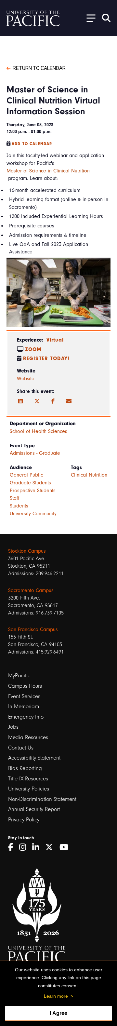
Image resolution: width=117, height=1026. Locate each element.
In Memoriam (23, 706)
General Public (26, 475)
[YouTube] (66, 847)
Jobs (13, 727)
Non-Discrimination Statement (42, 799)
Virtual (55, 340)
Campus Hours (25, 686)
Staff (15, 498)
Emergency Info (26, 717)
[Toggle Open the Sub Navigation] (89, 18)
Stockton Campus (27, 551)
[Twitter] (37, 401)
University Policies (28, 789)
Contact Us (20, 748)
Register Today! (46, 358)
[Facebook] (53, 401)
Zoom (33, 349)
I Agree (58, 1013)
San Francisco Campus (33, 629)
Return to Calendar (39, 67)
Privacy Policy (23, 820)
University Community (33, 514)
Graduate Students (30, 483)
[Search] (106, 17)
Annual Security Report (34, 809)
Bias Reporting (25, 768)
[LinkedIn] (20, 401)
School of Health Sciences (38, 431)
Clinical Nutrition (89, 475)
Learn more (56, 996)
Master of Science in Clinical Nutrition (48, 171)
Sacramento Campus (31, 590)
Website (25, 379)
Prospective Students (33, 490)
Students (19, 506)
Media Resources (28, 737)
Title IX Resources (28, 779)
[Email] (69, 401)
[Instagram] (25, 847)
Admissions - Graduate (35, 453)
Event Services (24, 696)
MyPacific (19, 675)
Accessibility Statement (34, 758)
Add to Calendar (32, 144)
